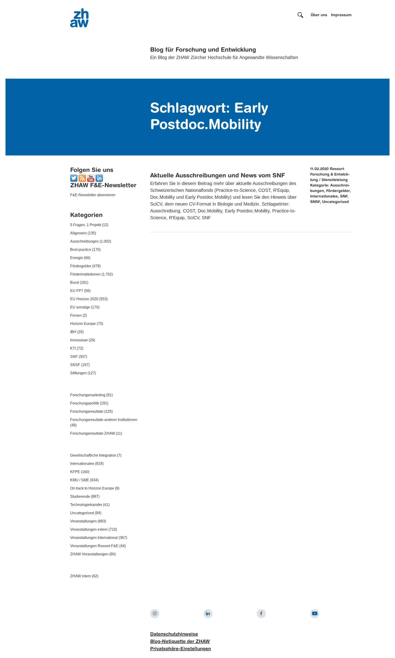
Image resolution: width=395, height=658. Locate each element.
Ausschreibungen (84, 241)
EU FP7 (76, 291)
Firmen (76, 315)
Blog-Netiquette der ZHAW (180, 641)
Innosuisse (79, 340)
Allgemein (78, 233)
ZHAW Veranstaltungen (89, 554)
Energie (76, 258)
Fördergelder (80, 266)
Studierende (80, 496)
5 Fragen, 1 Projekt (85, 225)
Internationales (82, 463)
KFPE (75, 472)
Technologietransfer (86, 505)
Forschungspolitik (84, 403)
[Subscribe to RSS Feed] (82, 178)
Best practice (80, 249)
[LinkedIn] (99, 178)
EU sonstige (80, 307)
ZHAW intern (80, 576)
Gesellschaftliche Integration (93, 455)
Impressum (341, 15)
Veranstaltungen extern (89, 529)
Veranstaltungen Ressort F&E (94, 546)
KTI (73, 348)
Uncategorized (82, 513)
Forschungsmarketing (87, 395)
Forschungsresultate (86, 411)
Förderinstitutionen (85, 274)
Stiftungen (78, 373)
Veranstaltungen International (94, 538)
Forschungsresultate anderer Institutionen (103, 420)
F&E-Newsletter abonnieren (92, 195)
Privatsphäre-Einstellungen (180, 649)
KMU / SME (79, 480)
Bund (74, 282)
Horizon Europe (83, 324)
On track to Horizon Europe (92, 488)
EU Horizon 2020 (84, 299)
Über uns (319, 15)
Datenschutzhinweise (174, 634)
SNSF (75, 365)
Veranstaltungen (83, 521)
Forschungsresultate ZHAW (92, 433)
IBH (73, 332)
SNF (74, 356)
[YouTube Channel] (90, 178)
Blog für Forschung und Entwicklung (203, 50)
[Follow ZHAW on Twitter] (73, 178)
